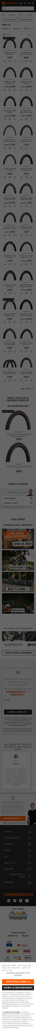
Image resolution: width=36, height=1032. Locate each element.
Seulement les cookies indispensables (18, 987)
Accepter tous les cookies (16, 981)
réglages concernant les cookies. (18, 974)
